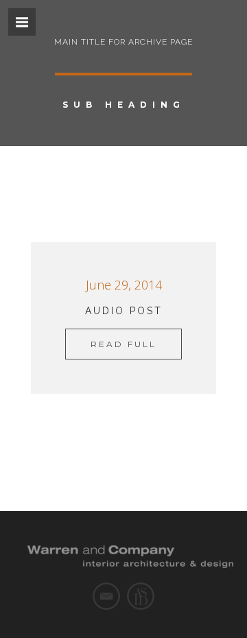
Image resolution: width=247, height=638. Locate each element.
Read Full (123, 344)
